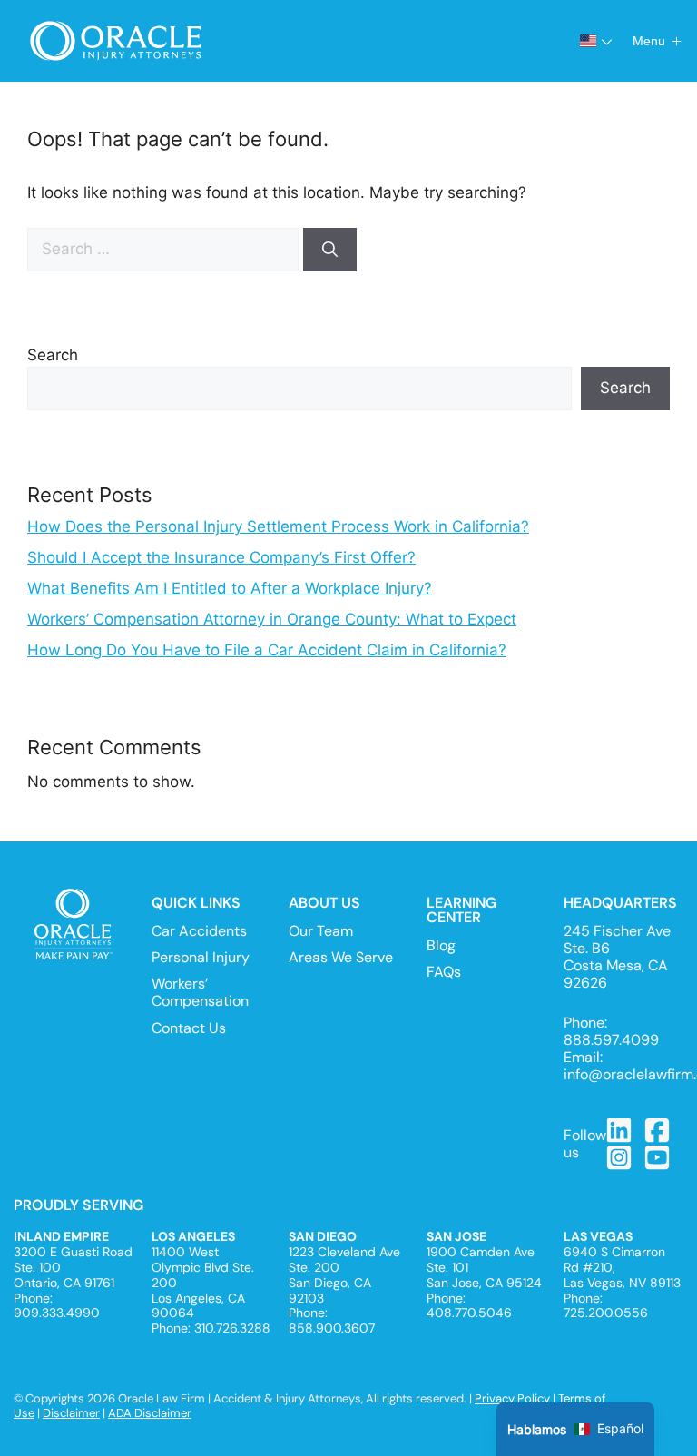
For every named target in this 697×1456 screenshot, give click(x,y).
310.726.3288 (232, 1328)
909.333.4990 (57, 1312)
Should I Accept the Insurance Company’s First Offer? (221, 557)
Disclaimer (71, 1413)
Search (52, 355)
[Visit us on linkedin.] (619, 1130)
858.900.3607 (332, 1328)
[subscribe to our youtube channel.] (657, 1157)
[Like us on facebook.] (657, 1130)
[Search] (330, 249)
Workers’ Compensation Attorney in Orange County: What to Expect (271, 619)
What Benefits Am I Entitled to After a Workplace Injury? (229, 588)
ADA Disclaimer (149, 1413)
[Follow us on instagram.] (619, 1157)
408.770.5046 (469, 1312)
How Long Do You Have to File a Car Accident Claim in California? (266, 650)
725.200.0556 (606, 1312)
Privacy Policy (512, 1398)
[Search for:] (165, 249)
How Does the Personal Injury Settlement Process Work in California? (278, 526)
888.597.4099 (611, 1039)
